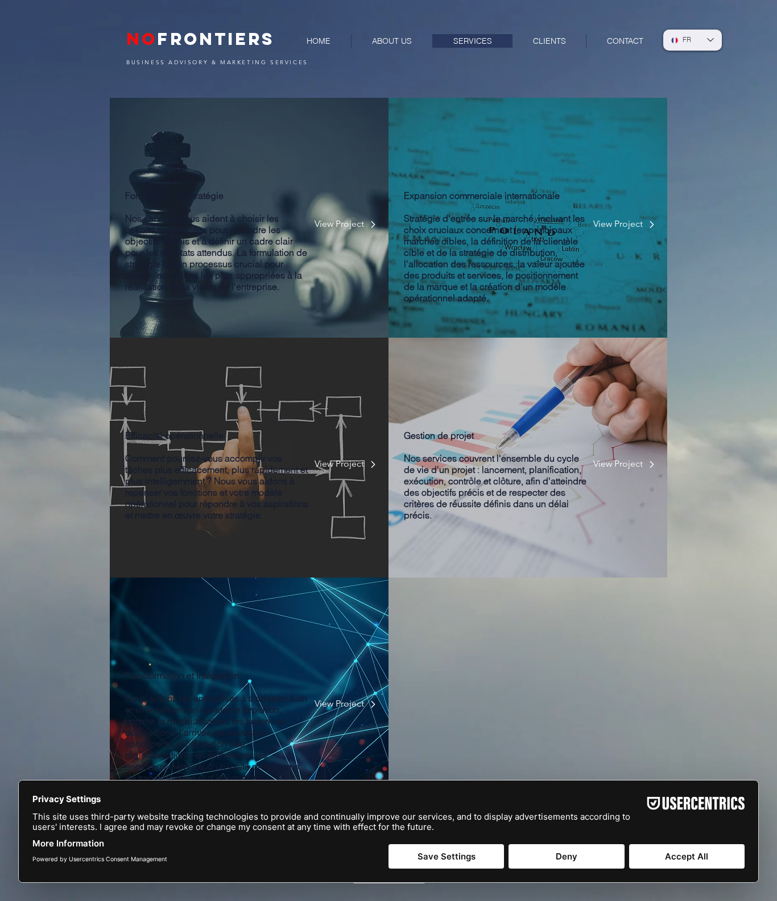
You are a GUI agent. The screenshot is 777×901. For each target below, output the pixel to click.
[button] (339, 224)
